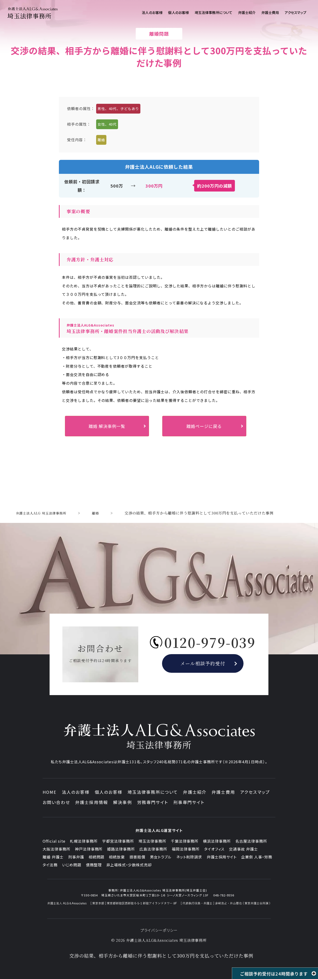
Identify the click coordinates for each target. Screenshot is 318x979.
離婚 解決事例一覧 (107, 426)
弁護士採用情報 (91, 802)
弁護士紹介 (194, 792)
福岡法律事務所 (186, 849)
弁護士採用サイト (222, 857)
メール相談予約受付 (202, 663)
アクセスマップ (255, 792)
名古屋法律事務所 (251, 841)
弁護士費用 (223, 792)
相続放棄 (117, 857)
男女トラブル (161, 857)
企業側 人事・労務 (256, 857)
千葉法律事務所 (185, 841)
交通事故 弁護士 (243, 849)
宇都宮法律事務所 (118, 841)
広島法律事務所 (153, 849)
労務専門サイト (152, 802)
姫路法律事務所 (121, 849)
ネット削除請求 (189, 857)
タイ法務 (50, 865)
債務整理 (94, 865)
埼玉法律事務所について (153, 792)
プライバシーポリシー (159, 930)
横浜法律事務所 (217, 841)
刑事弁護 (76, 857)
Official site (54, 841)
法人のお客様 (76, 792)
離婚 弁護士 (53, 857)
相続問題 (97, 857)
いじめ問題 (71, 865)
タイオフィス (214, 849)
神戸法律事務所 (89, 849)
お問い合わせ (56, 802)
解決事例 (122, 802)
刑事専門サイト (189, 802)
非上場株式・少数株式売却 (129, 865)
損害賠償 (137, 857)
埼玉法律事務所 (152, 841)
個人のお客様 (108, 792)
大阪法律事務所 (56, 849)
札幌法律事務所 (84, 841)
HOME (50, 792)
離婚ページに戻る (204, 426)
